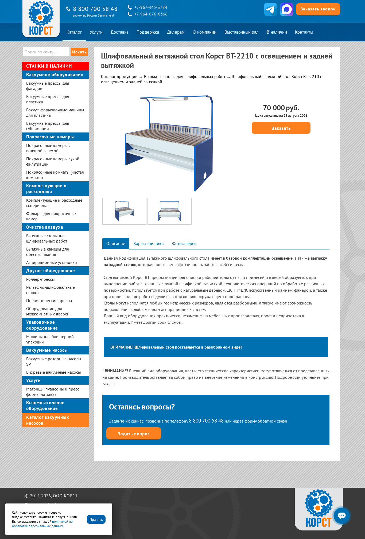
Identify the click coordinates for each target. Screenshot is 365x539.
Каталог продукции (119, 76)
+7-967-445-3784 (150, 7)
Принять (96, 520)
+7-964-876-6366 (151, 14)
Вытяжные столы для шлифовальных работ (184, 76)
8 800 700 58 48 (95, 9)
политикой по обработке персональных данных (42, 523)
